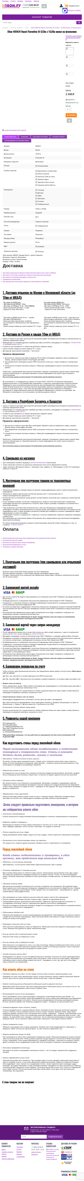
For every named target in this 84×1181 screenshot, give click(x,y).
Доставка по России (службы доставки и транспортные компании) (27, 275)
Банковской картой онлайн (12, 540)
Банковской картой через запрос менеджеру (19, 542)
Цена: (68, 90)
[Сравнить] (69, 120)
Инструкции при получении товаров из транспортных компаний (26, 281)
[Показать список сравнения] (44, 6)
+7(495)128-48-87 (17, 525)
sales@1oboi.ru (16, 344)
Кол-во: (68, 106)
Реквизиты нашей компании (13, 547)
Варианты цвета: (72, 42)
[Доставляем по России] (70, 1175)
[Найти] (79, 22)
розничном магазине (38, 462)
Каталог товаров (42, 17)
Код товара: (70, 83)
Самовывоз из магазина (11, 279)
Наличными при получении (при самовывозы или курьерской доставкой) (29, 538)
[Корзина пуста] (66, 7)
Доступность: (70, 99)
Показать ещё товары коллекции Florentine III (74, 37)
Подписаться (54, 1137)
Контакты (34, 1154)
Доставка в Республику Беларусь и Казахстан (19, 277)
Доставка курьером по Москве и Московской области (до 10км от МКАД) (29, 273)
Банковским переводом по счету (14, 545)
